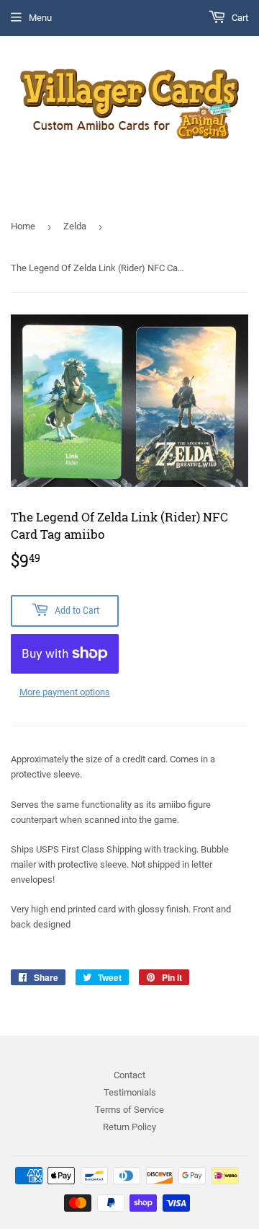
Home (23, 226)
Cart (239, 17)
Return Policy (129, 1127)
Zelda (74, 226)
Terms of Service (129, 1109)
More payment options (64, 692)
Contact (129, 1075)
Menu (40, 17)
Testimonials (130, 1092)
